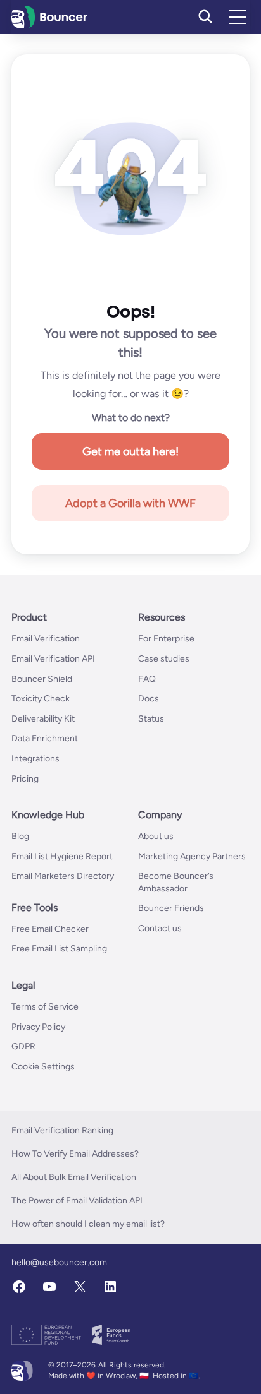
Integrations (35, 758)
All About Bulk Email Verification (73, 1177)
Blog (20, 836)
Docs (148, 698)
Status (151, 718)
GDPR (23, 1046)
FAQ (147, 679)
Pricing (25, 778)
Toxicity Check (40, 698)
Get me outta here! (130, 451)
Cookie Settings (43, 1066)
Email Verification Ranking (62, 1130)
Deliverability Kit (43, 718)
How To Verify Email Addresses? (75, 1153)
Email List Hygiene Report (62, 856)
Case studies (163, 658)
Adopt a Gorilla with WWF (130, 503)
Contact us (160, 928)
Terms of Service (45, 1006)
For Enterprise (166, 638)
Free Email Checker (50, 929)
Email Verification (45, 638)
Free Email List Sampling (59, 948)
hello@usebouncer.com (59, 1262)
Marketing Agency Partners (192, 856)
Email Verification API (53, 658)
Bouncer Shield (41, 679)
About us (156, 836)
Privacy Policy (38, 1027)
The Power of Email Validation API (77, 1200)
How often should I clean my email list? (88, 1223)
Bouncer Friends (171, 908)
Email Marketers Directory (62, 876)
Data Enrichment (44, 738)
